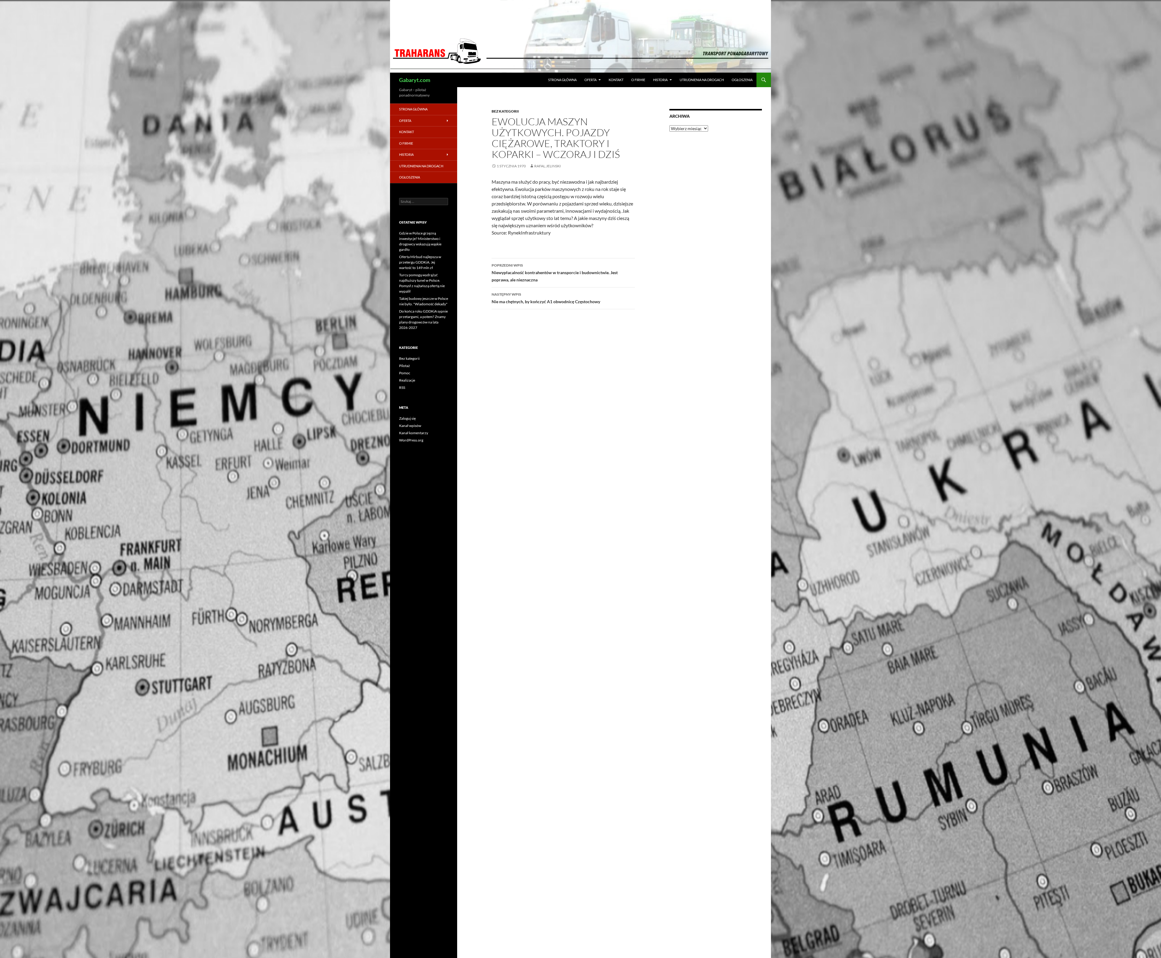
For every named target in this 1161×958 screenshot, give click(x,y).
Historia (660, 80)
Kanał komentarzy (413, 433)
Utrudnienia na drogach (702, 80)
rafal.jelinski (547, 166)
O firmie (638, 80)
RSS (402, 387)
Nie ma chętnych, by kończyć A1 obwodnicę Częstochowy (546, 298)
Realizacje (407, 380)
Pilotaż (404, 365)
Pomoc (404, 373)
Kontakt (616, 80)
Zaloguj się (407, 418)
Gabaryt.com (414, 80)
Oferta (590, 80)
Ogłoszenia (742, 80)
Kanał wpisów (410, 425)
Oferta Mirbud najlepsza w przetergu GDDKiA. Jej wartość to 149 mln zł (420, 262)
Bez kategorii (505, 111)
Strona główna (562, 80)
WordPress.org (411, 440)
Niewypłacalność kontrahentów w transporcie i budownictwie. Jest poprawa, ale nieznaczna (555, 272)
